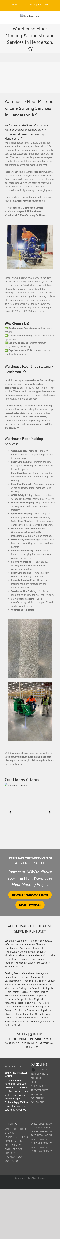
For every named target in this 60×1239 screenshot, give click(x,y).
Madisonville (42, 984)
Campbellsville (24, 999)
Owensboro (28, 973)
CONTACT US (37, 1102)
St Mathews (46, 940)
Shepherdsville (27, 951)
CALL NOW (29, 4)
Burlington (24, 988)
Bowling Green (12, 973)
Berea (25, 991)
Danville (36, 988)
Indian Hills (38, 948)
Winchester (10, 988)
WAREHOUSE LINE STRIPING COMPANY (41, 1141)
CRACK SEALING (13, 1141)
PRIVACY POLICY (39, 1090)
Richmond (10, 966)
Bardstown (12, 959)
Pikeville (18, 1025)
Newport (34, 991)
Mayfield (38, 999)
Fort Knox (19, 1010)
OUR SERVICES (38, 1086)
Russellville (30, 1017)
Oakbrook (9, 1006)
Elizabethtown (12, 980)
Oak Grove (17, 1017)
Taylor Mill (43, 1021)
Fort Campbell (37, 995)
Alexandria (10, 1002)
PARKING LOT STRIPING (16, 1136)
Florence (24, 976)
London (41, 951)
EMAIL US (43, 4)
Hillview (21, 1006)
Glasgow (23, 995)
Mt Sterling (43, 962)
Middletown (27, 944)
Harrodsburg (21, 1013)
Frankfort (39, 980)
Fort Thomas (13, 991)
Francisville (31, 1002)
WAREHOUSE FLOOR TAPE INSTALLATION (41, 1133)
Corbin (20, 966)
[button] (10, 812)
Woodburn (20, 962)
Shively (39, 944)
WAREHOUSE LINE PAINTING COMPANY (41, 1149)
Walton (31, 962)
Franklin (9, 962)
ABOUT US (36, 1077)
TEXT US (16, 4)
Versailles (44, 1002)
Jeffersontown (12, 944)
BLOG (33, 1081)
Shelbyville (48, 988)
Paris (20, 1002)
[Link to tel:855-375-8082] (33, 1070)
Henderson (27, 980)
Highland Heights (13, 1021)
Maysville (44, 1010)
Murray (30, 984)
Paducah (51, 980)
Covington (41, 973)
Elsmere (9, 1013)
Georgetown (11, 976)
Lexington (22, 940)
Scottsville (49, 955)
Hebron (21, 955)
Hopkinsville (11, 951)
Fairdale (33, 940)
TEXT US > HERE (13, 1066)
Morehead (10, 955)
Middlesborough (36, 1006)
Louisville (9, 940)
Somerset (9, 999)
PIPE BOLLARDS (13, 1145)
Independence (34, 955)
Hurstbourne (11, 948)
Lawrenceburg (38, 959)
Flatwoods (43, 1017)
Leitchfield (30, 1021)
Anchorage (25, 948)
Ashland (21, 984)
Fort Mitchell (36, 1013)
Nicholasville (37, 976)
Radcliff (10, 984)
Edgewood (32, 1010)
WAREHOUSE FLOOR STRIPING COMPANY (41, 1125)
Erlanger (24, 959)
